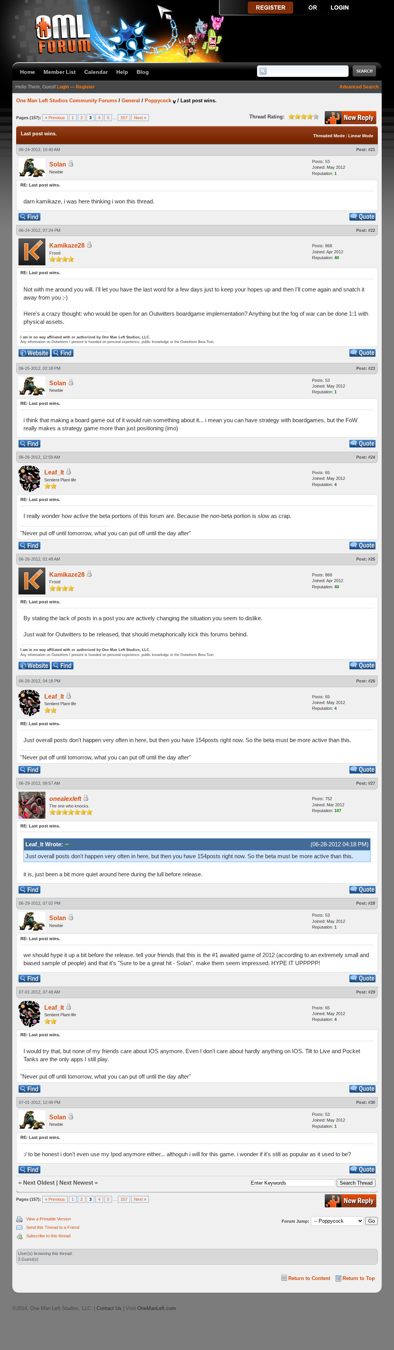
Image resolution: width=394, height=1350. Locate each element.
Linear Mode (360, 135)
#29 (371, 992)
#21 (371, 149)
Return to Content (309, 1278)
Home (27, 72)
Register (85, 87)
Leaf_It (54, 472)
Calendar (96, 72)
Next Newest (76, 1182)
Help (122, 72)
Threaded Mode (329, 135)
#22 (371, 230)
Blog (143, 72)
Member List (59, 72)
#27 (371, 783)
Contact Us (109, 1308)
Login (63, 87)
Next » (140, 117)
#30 (371, 1102)
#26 (371, 681)
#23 (371, 368)
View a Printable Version (48, 1219)
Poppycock (158, 100)
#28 (371, 903)
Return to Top (358, 1278)
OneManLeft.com (156, 1308)
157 (123, 117)
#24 (371, 457)
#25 (371, 559)
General (131, 100)
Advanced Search (359, 87)
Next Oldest (39, 1182)
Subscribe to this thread (48, 1235)
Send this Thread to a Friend (52, 1227)
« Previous (55, 117)
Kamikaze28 (67, 245)
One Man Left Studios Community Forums (66, 100)
